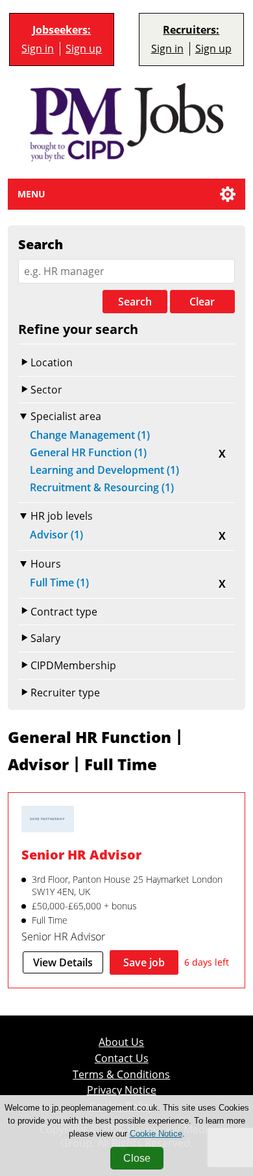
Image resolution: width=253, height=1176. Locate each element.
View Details (63, 962)
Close (137, 1158)
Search (135, 301)
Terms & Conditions (121, 1075)
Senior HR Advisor (81, 854)
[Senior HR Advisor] (47, 820)
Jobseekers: (61, 30)
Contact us (122, 1058)
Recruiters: (191, 30)
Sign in (37, 49)
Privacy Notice (121, 1090)
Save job (144, 962)
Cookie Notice (156, 1133)
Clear (202, 301)
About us (121, 1042)
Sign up (84, 49)
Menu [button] (31, 194)
